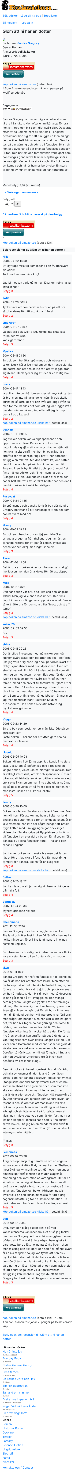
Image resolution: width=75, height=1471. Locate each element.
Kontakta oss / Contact (18, 1467)
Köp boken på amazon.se (19, 84)
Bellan (7, 877)
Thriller (7, 1436)
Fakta (6, 1457)
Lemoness (10, 1152)
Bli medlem (10, 22)
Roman (7, 1424)
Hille (6, 256)
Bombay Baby (12, 1358)
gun (5, 1218)
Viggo (7, 719)
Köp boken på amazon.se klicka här (26, 423)
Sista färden (10, 1372)
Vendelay (9, 901)
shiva (6, 644)
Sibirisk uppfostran (15, 1385)
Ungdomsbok (11, 1449)
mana (6, 384)
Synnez (8, 430)
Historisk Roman (13, 1428)
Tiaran (7, 558)
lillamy (7, 525)
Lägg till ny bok (30, 15)
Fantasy (8, 1441)
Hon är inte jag (12, 1351)
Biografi (8, 1453)
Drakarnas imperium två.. (19, 1399)
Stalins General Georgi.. (18, 1365)
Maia (6, 582)
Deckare (8, 1432)
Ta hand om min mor (16, 1392)
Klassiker (8, 1462)
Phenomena (11, 922)
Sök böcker (10, 15)
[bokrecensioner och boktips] (29, 5)
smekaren (9, 322)
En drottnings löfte (15, 1413)
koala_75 (9, 624)
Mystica (8, 351)
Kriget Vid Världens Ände (19, 1406)
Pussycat (9, 496)
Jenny (7, 802)
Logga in (27, 22)
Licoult (7, 752)
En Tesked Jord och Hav (19, 1379)
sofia (6, 298)
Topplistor (50, 15)
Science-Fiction (13, 1445)
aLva (6, 967)
